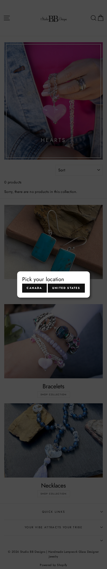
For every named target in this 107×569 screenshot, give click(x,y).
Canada (34, 288)
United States (66, 288)
